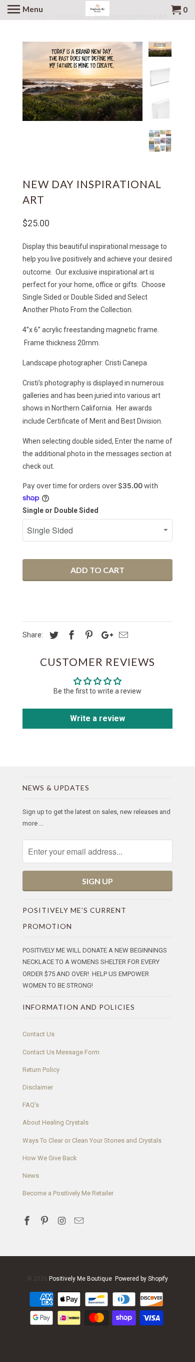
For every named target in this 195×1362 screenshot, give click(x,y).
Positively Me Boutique (80, 1278)
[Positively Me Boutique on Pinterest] (45, 1220)
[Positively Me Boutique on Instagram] (63, 1220)
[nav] (25, 10)
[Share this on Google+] (104, 635)
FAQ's (30, 1105)
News (30, 1175)
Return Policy (41, 1069)
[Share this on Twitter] (52, 635)
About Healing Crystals (55, 1122)
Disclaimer (37, 1087)
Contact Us (38, 1034)
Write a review (97, 718)
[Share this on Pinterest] (88, 635)
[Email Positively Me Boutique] (80, 1220)
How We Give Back (49, 1158)
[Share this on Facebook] (70, 635)
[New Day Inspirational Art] (82, 81)
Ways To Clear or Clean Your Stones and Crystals (92, 1140)
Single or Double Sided (60, 510)
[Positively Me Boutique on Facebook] (28, 1220)
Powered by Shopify (141, 1278)
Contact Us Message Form (61, 1052)
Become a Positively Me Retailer (68, 1193)
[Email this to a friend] (122, 635)
